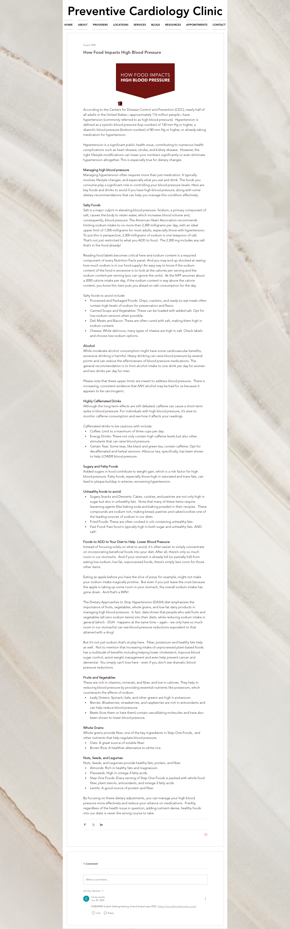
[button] (82, 25)
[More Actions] (205, 899)
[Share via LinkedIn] (101, 824)
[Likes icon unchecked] (93, 913)
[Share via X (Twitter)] (93, 824)
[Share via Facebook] (84, 824)
